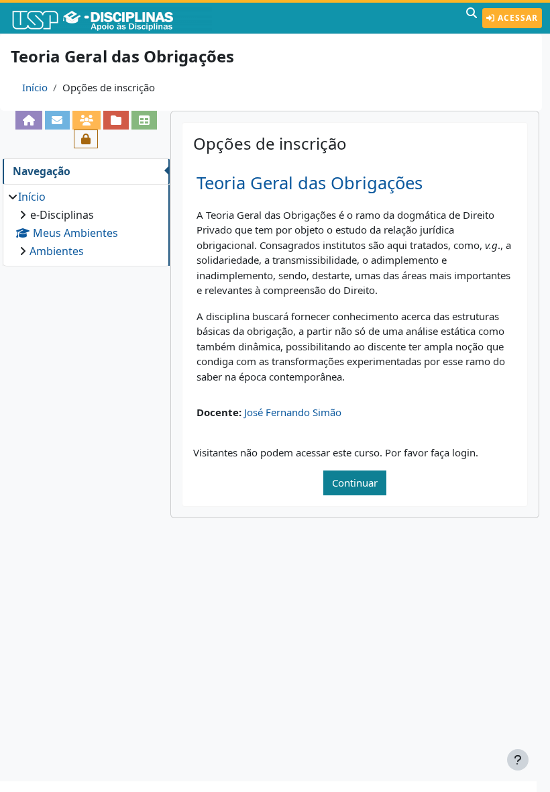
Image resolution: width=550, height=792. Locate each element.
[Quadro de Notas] (144, 120)
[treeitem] (86, 224)
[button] (471, 18)
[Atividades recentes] (116, 120)
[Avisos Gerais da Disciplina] (57, 120)
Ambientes (57, 251)
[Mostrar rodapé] (518, 760)
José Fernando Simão (292, 412)
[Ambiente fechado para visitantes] (86, 139)
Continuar (355, 482)
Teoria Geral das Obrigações (310, 183)
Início (35, 87)
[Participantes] (86, 120)
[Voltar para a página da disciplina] (28, 120)
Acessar (516, 17)
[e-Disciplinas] (113, 18)
